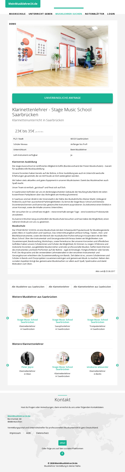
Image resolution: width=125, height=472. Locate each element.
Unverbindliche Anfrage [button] (62, 97)
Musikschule (17, 13)
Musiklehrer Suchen (68, 13)
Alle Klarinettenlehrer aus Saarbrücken (92, 286)
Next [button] (117, 318)
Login (111, 13)
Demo (12, 23)
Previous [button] (7, 318)
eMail (62, 442)
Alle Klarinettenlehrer (59, 286)
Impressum (15, 433)
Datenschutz (42, 433)
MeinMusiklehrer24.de (22, 3)
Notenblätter (94, 13)
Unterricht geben (40, 13)
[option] (27, 318)
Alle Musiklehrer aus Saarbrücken (28, 286)
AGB (28, 433)
